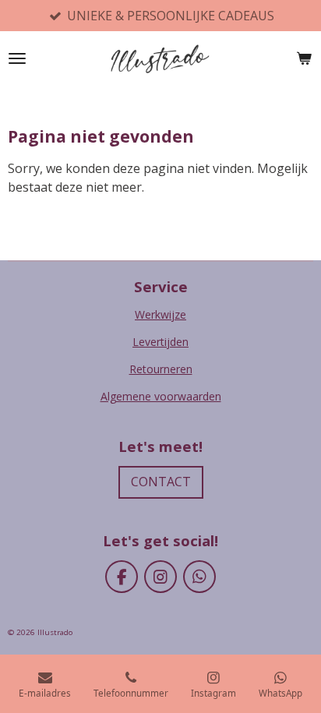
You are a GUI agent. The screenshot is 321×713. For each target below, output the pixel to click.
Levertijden (160, 341)
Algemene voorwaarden (161, 396)
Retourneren (160, 369)
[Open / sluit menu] (17, 58)
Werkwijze (160, 314)
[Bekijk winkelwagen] (304, 58)
